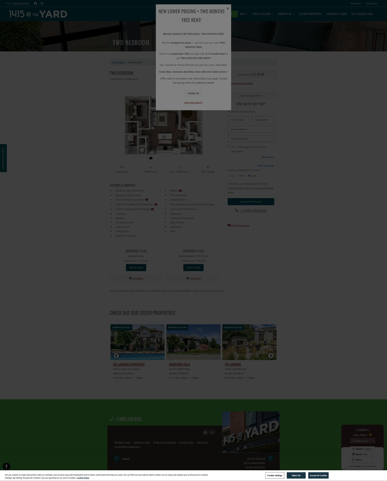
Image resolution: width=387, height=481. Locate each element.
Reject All (296, 475)
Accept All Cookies (318, 475)
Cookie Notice (83, 477)
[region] (193, 475)
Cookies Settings (274, 475)
